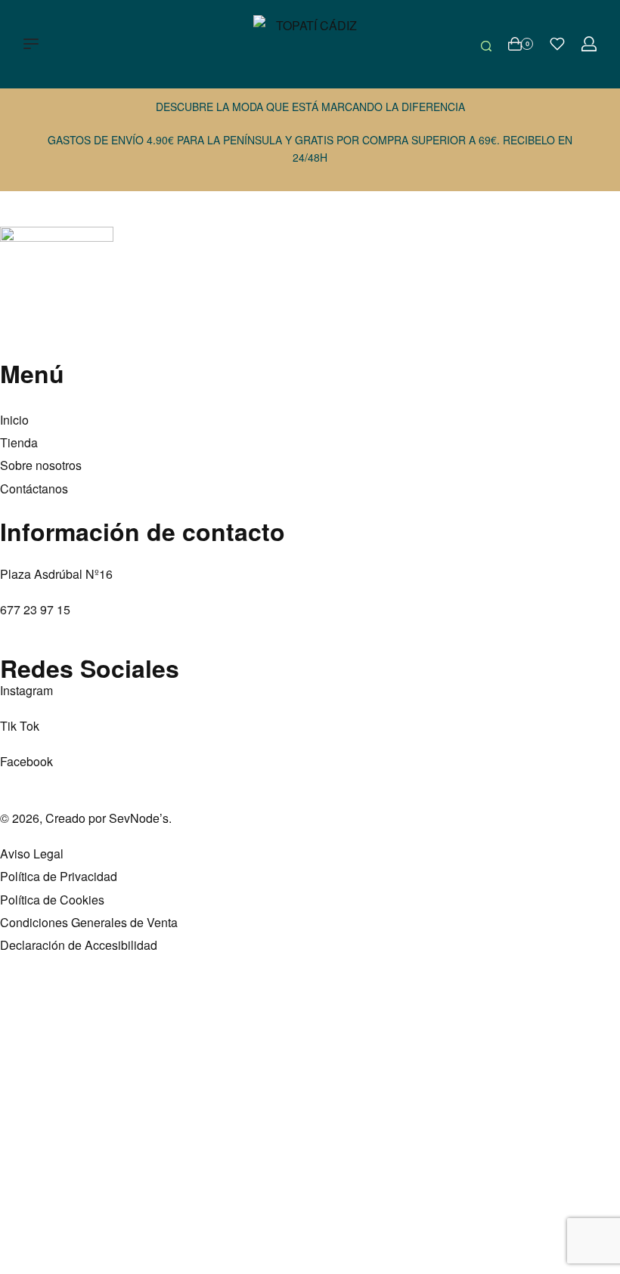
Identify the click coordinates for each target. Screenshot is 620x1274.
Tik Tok (19, 725)
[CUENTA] (589, 44)
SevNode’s (139, 818)
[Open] (557, 44)
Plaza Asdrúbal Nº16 (56, 574)
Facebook (26, 761)
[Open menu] (31, 44)
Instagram (26, 690)
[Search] (486, 44)
